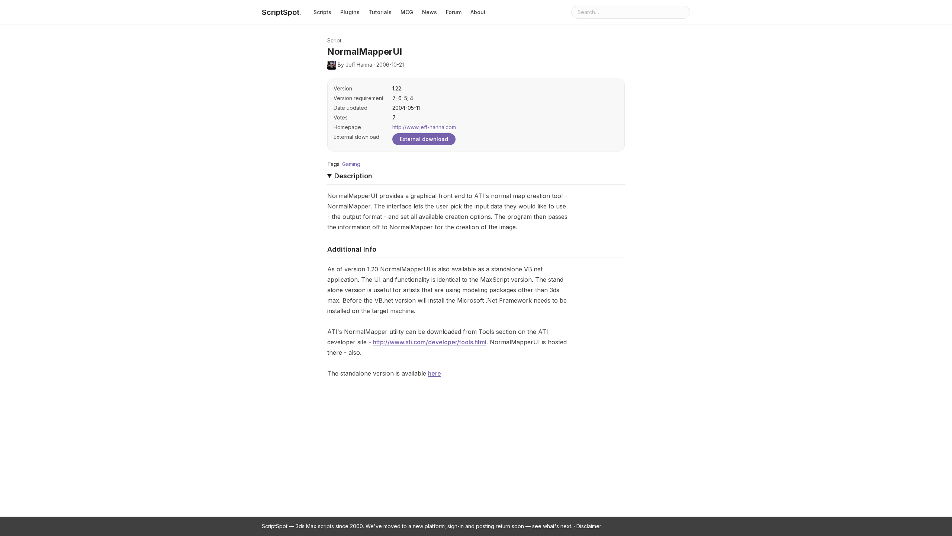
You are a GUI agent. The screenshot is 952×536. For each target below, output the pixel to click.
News (429, 12)
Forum (453, 12)
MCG (407, 12)
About (478, 12)
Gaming (351, 164)
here (434, 373)
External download (424, 139)
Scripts (322, 12)
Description (353, 176)
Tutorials (380, 12)
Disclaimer (588, 526)
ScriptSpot (282, 12)
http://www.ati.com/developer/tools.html (429, 342)
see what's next (551, 526)
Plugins (350, 12)
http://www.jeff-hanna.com (424, 127)
